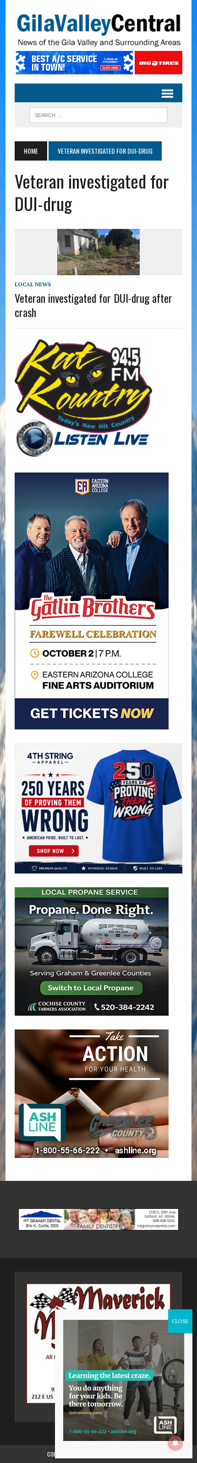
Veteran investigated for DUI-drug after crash (93, 304)
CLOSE (180, 1321)
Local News (33, 284)
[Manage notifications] (175, 1442)
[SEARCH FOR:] (98, 113)
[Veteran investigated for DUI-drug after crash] (98, 269)
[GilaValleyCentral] (98, 30)
